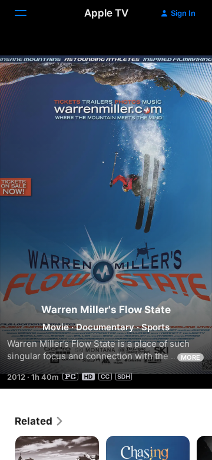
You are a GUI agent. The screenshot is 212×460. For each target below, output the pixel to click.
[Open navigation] (28, 13)
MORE (190, 357)
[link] (39, 421)
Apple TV (106, 13)
